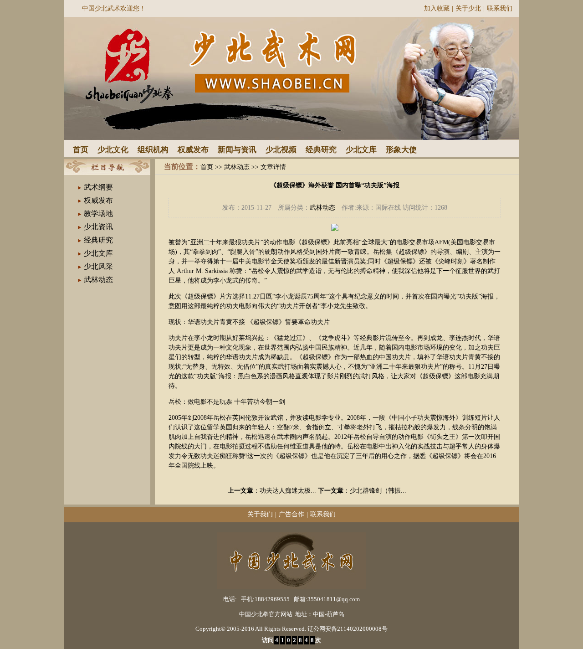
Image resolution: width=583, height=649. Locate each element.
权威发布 (193, 149)
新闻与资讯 (237, 149)
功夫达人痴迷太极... (288, 490)
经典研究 (321, 149)
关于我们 (260, 514)
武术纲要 (98, 187)
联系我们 (499, 8)
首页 (80, 149)
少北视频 (281, 149)
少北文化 (112, 149)
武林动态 (98, 279)
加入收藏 (437, 8)
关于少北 (468, 8)
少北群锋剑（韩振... (378, 490)
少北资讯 (98, 227)
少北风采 (98, 266)
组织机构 (153, 149)
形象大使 (401, 149)
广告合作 (291, 514)
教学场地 (98, 213)
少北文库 (361, 149)
